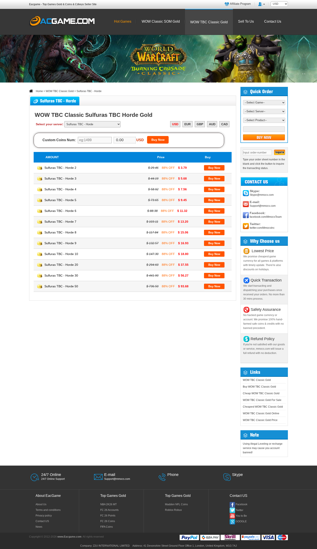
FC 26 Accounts (109, 509)
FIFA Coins (106, 526)
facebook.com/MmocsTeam (266, 216)
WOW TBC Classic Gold (60, 91)
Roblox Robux (173, 509)
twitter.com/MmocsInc (262, 227)
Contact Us (272, 21)
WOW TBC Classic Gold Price (260, 420)
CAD (224, 124)
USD (175, 124)
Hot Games (122, 21)
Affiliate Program (240, 3)
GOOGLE (241, 521)
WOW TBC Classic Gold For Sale (262, 400)
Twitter (239, 510)
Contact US (42, 521)
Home (39, 91)
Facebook (241, 504)
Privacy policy (44, 515)
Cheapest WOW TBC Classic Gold (263, 406)
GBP (200, 124)
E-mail (109, 474)
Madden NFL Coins (176, 504)
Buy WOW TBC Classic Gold (259, 386)
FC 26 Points (107, 515)
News (39, 526)
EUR (187, 124)
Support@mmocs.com (263, 205)
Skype (237, 474)
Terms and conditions (48, 509)
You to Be (241, 515)
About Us (41, 504)
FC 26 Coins (107, 521)
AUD (212, 124)
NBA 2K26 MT (108, 504)
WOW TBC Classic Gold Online (261, 413)
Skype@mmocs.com (262, 194)
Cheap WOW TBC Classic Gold (261, 393)
